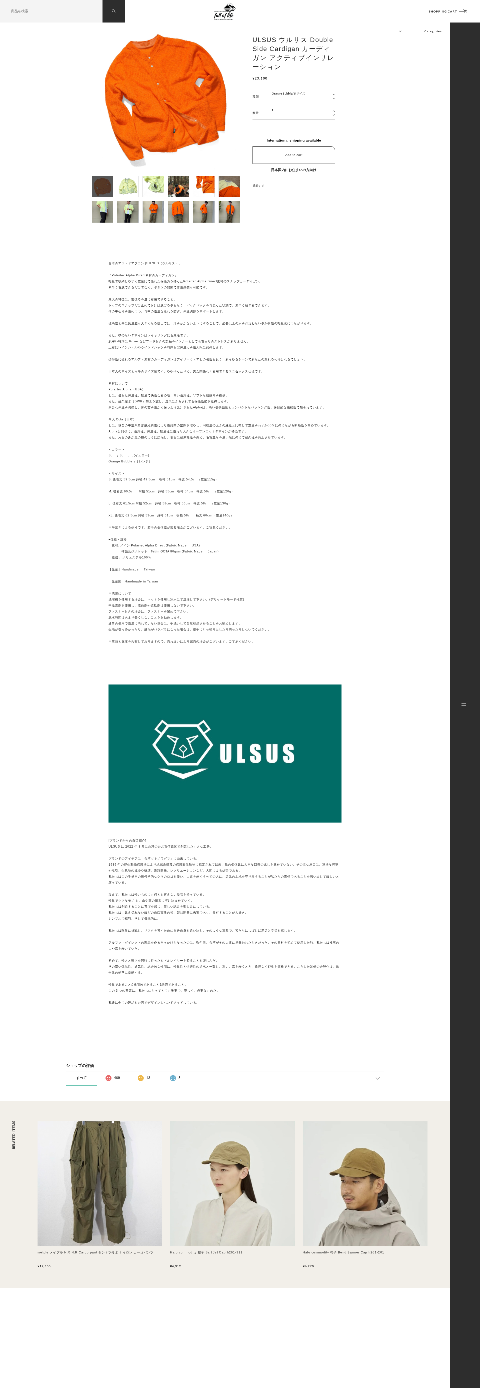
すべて (81, 1078)
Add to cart (293, 155)
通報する (258, 186)
